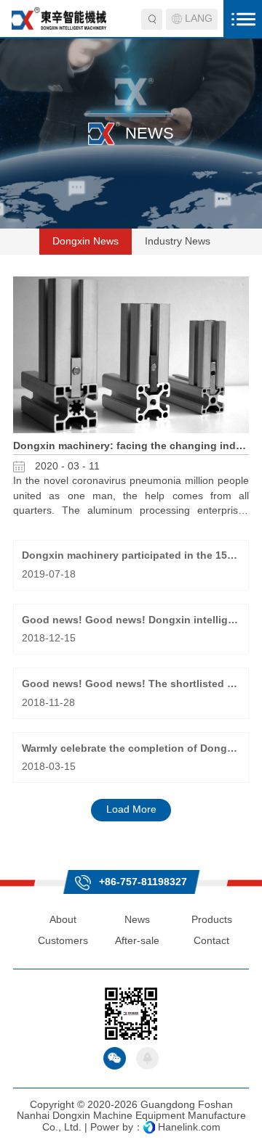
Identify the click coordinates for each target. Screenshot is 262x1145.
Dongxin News (85, 241)
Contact (211, 940)
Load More (131, 809)
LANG (199, 18)
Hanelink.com (189, 1127)
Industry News (177, 241)
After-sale (137, 940)
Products (211, 919)
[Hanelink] (149, 1127)
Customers (63, 940)
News (137, 919)
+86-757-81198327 (141, 881)
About (62, 919)
